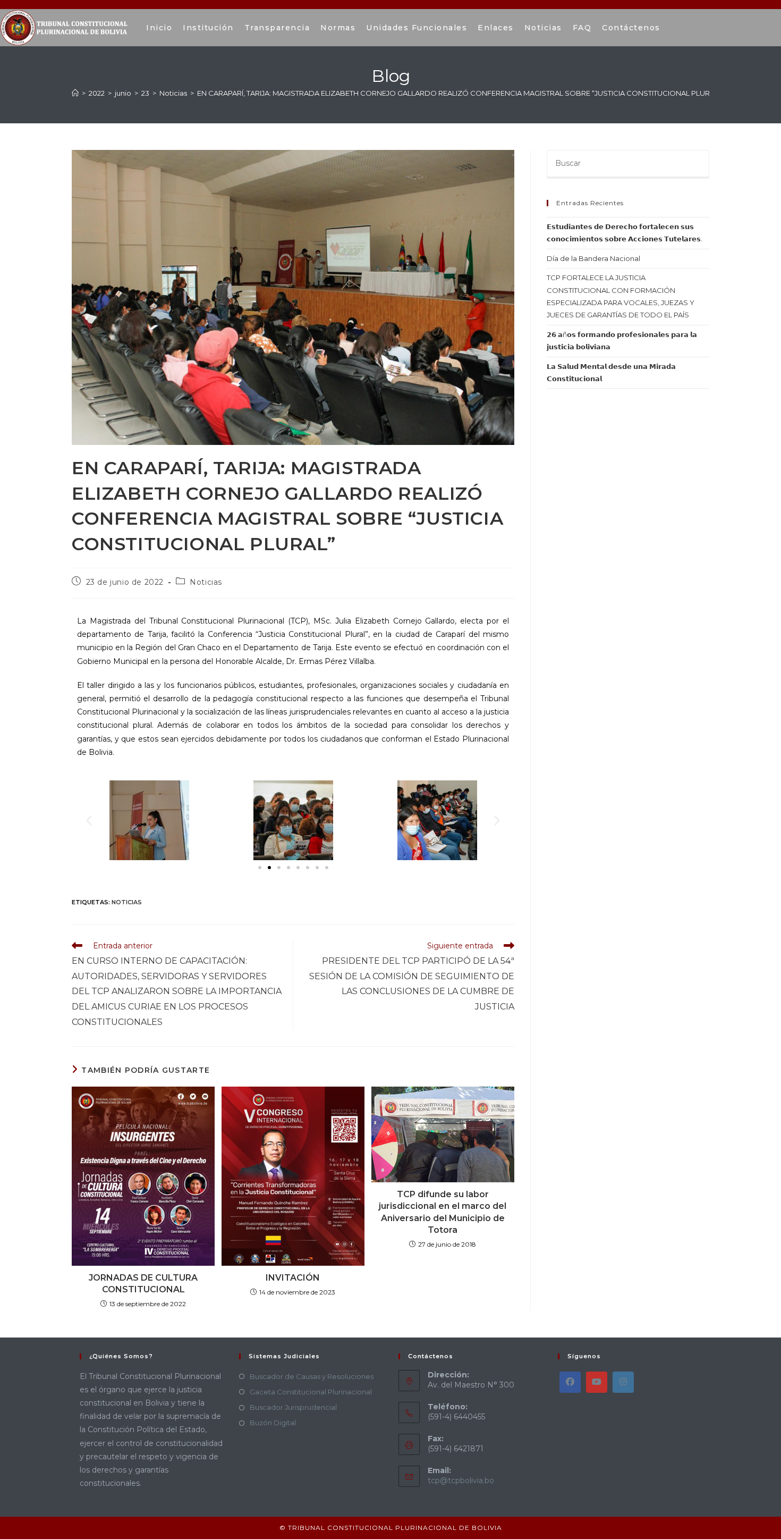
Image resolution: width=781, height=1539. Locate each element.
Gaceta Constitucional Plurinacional (311, 1391)
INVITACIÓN (293, 1278)
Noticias (206, 582)
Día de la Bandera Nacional (593, 258)
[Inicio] (75, 93)
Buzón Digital (273, 1422)
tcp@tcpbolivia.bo (461, 1480)
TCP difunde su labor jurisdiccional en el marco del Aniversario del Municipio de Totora (442, 1212)
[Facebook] (570, 1382)
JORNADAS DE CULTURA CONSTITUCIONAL (143, 1283)
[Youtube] (596, 1382)
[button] (89, 820)
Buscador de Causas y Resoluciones (311, 1376)
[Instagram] (623, 1382)
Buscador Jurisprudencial (293, 1407)
